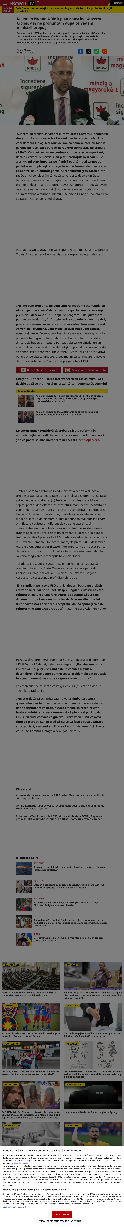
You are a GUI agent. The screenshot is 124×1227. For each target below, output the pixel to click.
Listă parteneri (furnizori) (14, 1207)
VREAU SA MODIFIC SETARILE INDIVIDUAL (61, 1221)
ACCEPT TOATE (62, 1214)
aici (35, 1176)
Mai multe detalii (20, 1163)
